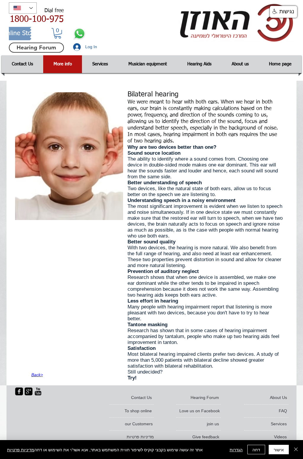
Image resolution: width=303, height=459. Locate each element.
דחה (256, 449)
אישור (279, 449)
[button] (57, 33)
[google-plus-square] (29, 391)
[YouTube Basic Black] (38, 391)
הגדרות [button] (236, 449)
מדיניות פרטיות (20, 449)
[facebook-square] (19, 391)
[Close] (295, 449)
